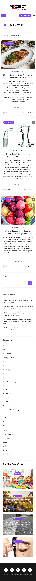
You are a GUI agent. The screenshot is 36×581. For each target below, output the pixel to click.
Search (6, 276)
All (4, 346)
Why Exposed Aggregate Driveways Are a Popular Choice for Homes (18, 523)
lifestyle (6, 406)
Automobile (7, 354)
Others (5, 426)
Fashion (6, 386)
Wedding (6, 454)
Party (5, 430)
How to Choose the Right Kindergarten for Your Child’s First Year (18, 479)
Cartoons (6, 366)
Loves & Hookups (9, 414)
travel (5, 450)
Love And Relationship (11, 410)
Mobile (5, 418)
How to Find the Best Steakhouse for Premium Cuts (18, 76)
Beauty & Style (8, 358)
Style (5, 446)
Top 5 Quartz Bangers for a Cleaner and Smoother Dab (18, 155)
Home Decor (7, 398)
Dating (5, 378)
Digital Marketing (9, 382)
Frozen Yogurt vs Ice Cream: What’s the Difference (17, 232)
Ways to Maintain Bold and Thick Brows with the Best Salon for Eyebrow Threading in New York (17, 321)
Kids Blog (6, 402)
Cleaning (6, 374)
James (8, 113)
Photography (8, 434)
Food (5, 390)
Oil (4, 422)
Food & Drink (8, 43)
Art (4, 350)
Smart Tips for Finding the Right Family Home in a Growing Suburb (18, 501)
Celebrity (6, 370)
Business (6, 362)
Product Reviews (9, 438)
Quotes (5, 442)
